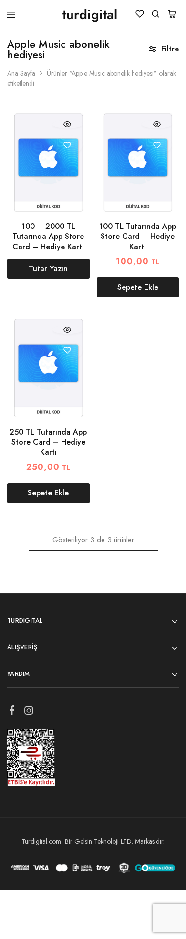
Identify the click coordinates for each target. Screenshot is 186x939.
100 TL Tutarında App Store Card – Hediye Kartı (137, 236)
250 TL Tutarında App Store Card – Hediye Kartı (48, 442)
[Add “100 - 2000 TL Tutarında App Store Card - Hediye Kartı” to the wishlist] (67, 145)
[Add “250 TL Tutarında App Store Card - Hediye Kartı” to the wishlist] (67, 350)
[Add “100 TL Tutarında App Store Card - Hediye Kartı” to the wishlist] (157, 145)
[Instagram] (29, 712)
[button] (138, 287)
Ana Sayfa (21, 73)
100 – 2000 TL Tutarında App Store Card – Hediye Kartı (48, 236)
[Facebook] (12, 712)
